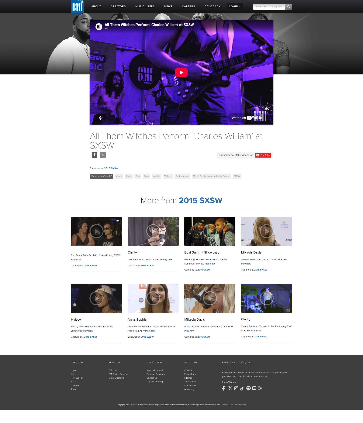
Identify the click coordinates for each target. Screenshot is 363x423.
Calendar (75, 385)
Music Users (155, 362)
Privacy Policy (240, 405)
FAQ (73, 381)
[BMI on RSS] (261, 388)
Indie (128, 176)
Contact (188, 370)
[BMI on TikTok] (243, 388)
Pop (138, 176)
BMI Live (113, 370)
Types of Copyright (156, 374)
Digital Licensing (155, 381)
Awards (74, 389)
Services (114, 362)
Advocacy (189, 389)
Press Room (190, 374)
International (190, 385)
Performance (182, 176)
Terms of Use (227, 405)
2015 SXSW (111, 168)
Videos (167, 176)
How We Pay (77, 378)
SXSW (237, 176)
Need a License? (155, 370)
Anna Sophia (137, 319)
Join (73, 374)
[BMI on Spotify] (249, 388)
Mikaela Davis (251, 252)
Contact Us (152, 378)
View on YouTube (100, 176)
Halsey (76, 319)
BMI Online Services (119, 374)
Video (119, 176)
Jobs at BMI (190, 381)
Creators (77, 362)
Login (73, 370)
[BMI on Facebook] (224, 388)
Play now (76, 259)
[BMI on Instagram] (237, 388)
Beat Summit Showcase (201, 252)
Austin (156, 176)
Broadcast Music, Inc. (237, 362)
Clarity (132, 252)
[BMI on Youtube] (255, 388)
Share (94, 155)
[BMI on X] (230, 388)
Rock (146, 176)
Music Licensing (116, 378)
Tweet (103, 155)
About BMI (191, 362)
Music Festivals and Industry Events (211, 176)
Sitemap (188, 378)
